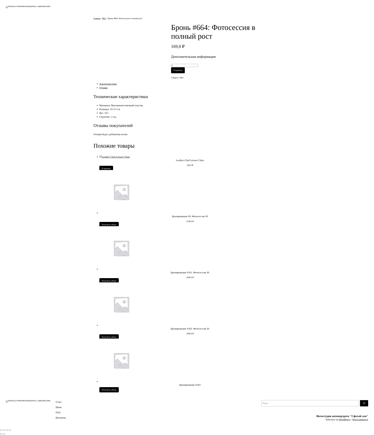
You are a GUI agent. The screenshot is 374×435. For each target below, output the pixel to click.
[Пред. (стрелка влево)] (1, 433)
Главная (97, 18)
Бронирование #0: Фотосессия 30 (190, 216)
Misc (104, 18)
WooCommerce (360, 419)
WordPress (344, 419)
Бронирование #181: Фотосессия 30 (190, 272)
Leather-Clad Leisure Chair (190, 160)
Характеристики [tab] (108, 84)
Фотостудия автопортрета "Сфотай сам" (342, 416)
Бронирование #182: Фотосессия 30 (190, 328)
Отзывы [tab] (103, 87)
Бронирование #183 (190, 384)
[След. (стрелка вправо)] (4, 433)
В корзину (177, 70)
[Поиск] (364, 403)
